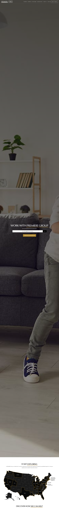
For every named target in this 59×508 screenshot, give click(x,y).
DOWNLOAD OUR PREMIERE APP (29, 235)
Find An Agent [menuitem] (34, 1)
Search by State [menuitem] (39, 1)
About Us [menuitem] (45, 1)
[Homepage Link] (7, 1)
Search (45, 231)
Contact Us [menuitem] (49, 1)
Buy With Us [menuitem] (25, 1)
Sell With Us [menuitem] (29, 1)
